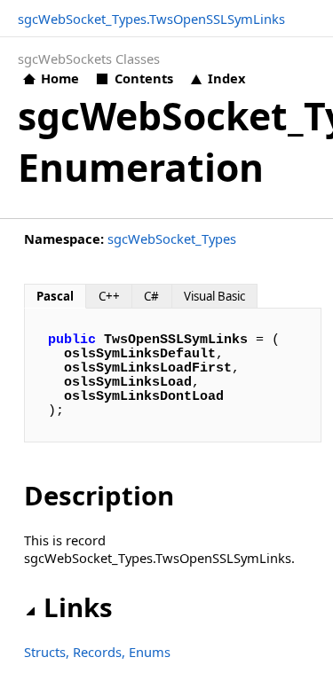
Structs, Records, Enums (97, 652)
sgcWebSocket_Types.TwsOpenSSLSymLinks (151, 18)
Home (60, 78)
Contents (143, 78)
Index (226, 78)
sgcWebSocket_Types (171, 238)
